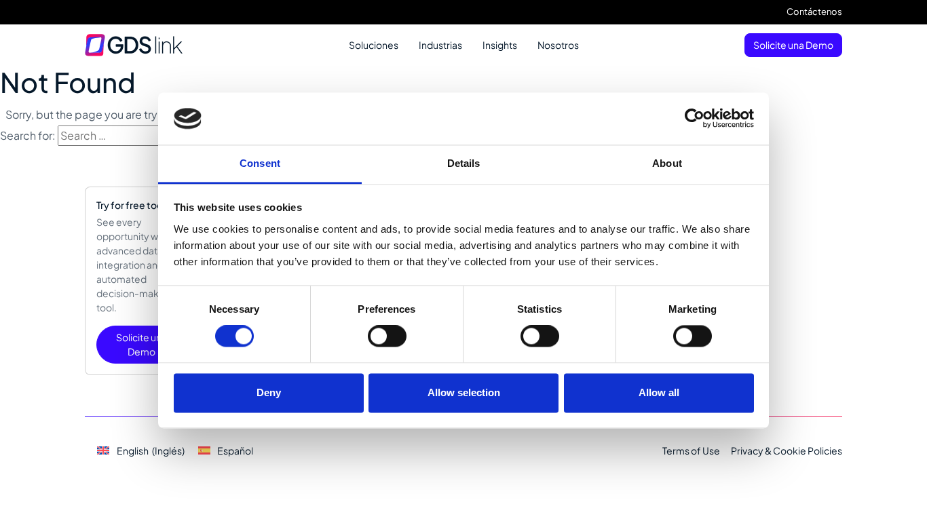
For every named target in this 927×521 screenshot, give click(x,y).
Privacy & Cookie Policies (786, 450)
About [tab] (667, 163)
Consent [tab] (260, 163)
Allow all (659, 392)
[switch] (387, 336)
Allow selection (464, 392)
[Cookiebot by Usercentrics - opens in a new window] (694, 119)
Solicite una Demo (793, 45)
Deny (269, 392)
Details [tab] (463, 163)
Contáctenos (814, 11)
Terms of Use (691, 450)
